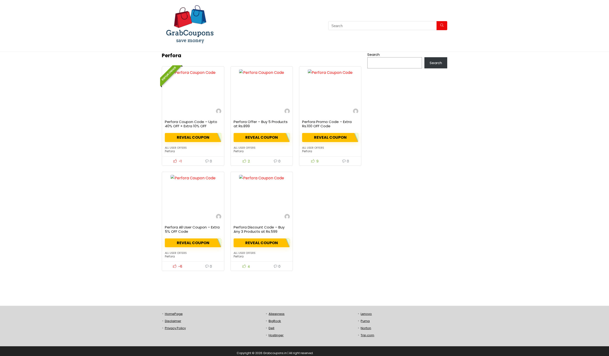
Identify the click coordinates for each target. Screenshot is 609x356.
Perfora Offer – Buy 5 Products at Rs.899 (261, 123)
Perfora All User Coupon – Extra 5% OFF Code (192, 229)
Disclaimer (173, 321)
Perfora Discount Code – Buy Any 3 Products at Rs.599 (259, 229)
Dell (271, 328)
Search (373, 54)
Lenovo (366, 314)
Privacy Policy (175, 328)
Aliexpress (277, 314)
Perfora (170, 151)
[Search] (442, 25)
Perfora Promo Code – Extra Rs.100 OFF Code (327, 123)
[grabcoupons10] (218, 111)
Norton (366, 328)
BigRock (275, 321)
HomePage (174, 314)
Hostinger (276, 335)
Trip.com (367, 335)
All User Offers (176, 148)
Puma (365, 321)
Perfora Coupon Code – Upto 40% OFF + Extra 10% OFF (191, 123)
